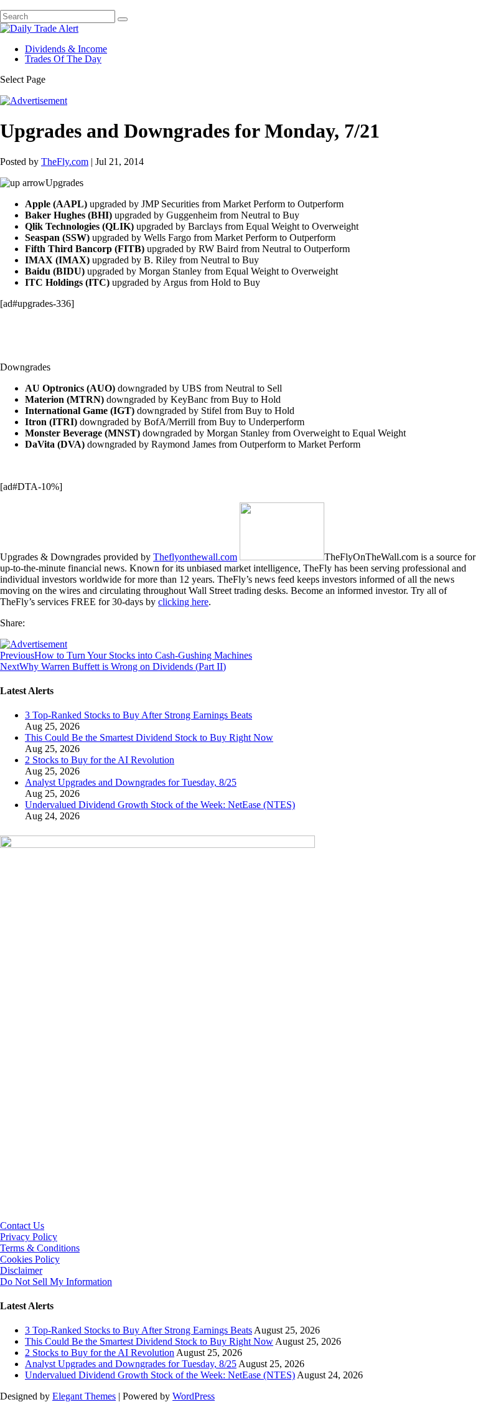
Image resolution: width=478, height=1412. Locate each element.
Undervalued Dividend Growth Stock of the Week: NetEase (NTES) (160, 804)
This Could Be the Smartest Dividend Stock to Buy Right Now (149, 737)
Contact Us (22, 1225)
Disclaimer (21, 1270)
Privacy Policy (28, 1236)
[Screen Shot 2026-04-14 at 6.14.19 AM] (157, 844)
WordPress (193, 1396)
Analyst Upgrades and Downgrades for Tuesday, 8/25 (131, 782)
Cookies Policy (30, 1259)
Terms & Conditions (40, 1248)
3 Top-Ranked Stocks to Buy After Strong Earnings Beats (138, 715)
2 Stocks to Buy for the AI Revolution (99, 760)
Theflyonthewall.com (195, 557)
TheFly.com (64, 161)
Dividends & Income (66, 49)
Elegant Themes (84, 1396)
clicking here (183, 601)
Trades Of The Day (63, 59)
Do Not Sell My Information (56, 1281)
